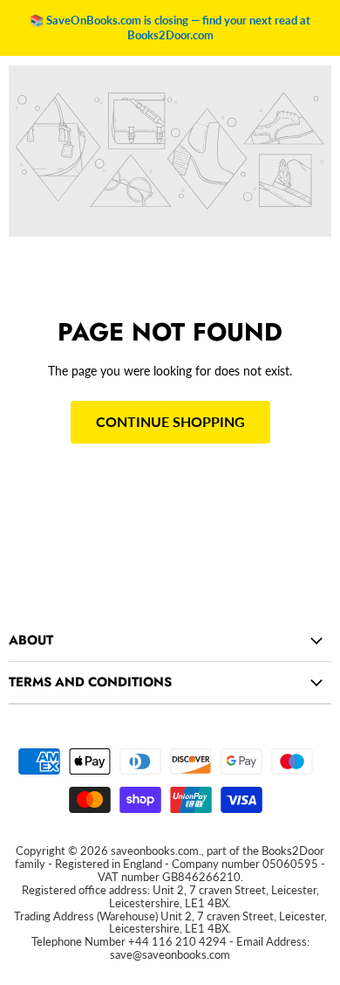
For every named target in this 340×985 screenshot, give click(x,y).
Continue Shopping (170, 421)
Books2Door (293, 851)
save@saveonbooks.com (170, 954)
